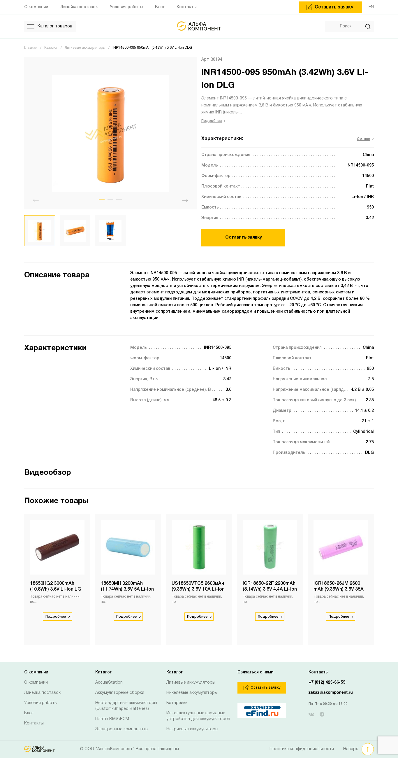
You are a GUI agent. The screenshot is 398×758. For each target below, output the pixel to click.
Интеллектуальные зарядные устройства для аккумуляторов (198, 716)
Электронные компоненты (121, 729)
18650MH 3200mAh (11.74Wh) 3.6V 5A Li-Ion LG (127, 589)
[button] (185, 201)
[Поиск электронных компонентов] (250, 710)
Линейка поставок (42, 693)
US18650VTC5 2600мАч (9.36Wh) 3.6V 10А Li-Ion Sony (198, 589)
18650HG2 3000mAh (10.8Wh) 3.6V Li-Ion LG (55, 586)
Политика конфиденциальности (302, 749)
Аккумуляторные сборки (119, 693)
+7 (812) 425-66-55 (327, 683)
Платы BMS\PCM (112, 719)
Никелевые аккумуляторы (192, 693)
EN (371, 7)
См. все (363, 139)
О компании (36, 683)
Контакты (34, 723)
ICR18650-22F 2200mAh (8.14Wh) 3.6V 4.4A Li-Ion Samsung (270, 589)
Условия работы (40, 703)
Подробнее (211, 120)
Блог (29, 713)
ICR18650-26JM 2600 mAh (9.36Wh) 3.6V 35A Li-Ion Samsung (339, 589)
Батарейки (177, 703)
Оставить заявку (243, 237)
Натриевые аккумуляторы (192, 729)
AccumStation (109, 683)
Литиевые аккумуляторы (190, 683)
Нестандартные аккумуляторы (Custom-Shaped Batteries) (126, 706)
